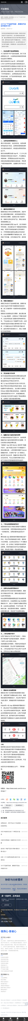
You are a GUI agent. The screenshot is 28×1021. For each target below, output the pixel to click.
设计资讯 (11, 17)
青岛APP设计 (6, 807)
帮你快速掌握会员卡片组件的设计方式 (14, 810)
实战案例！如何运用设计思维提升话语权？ (15, 812)
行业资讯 (6, 17)
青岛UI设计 (8, 805)
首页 (2, 17)
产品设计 (15, 437)
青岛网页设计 (19, 805)
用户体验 (5, 636)
